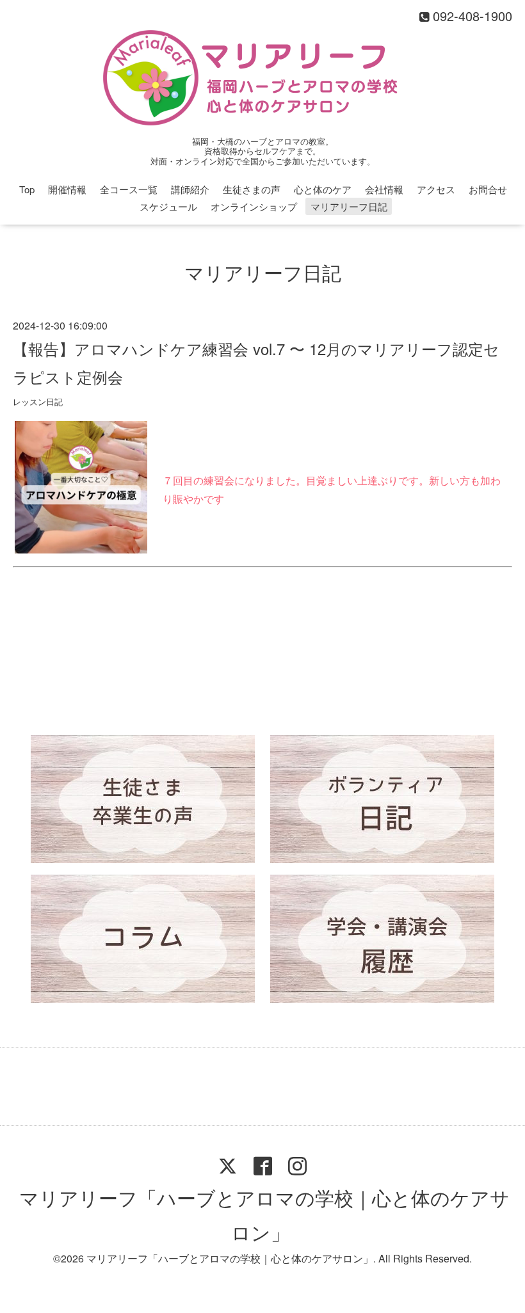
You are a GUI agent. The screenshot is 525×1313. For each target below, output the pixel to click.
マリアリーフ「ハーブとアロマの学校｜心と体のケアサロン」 (264, 1215)
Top (27, 189)
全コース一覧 (129, 189)
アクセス (436, 189)
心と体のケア (322, 189)
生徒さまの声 (251, 189)
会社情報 (384, 189)
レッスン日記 (38, 401)
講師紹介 (190, 189)
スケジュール (168, 206)
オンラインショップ (254, 206)
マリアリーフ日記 (349, 206)
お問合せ (488, 189)
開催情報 (67, 189)
